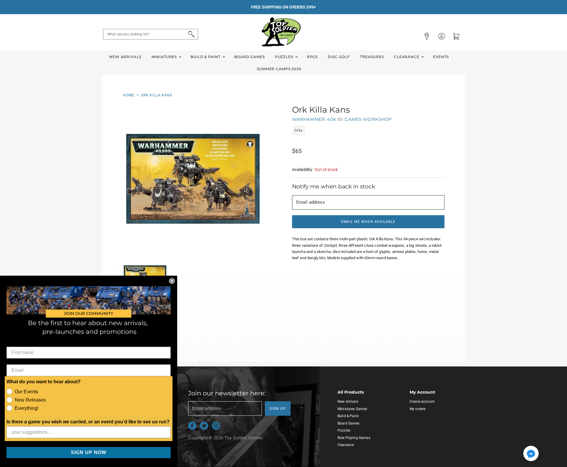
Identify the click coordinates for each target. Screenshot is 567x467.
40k (331, 119)
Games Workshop (368, 119)
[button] (531, 454)
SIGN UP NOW (88, 452)
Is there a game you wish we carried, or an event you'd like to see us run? (88, 421)
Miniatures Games (352, 409)
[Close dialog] (172, 281)
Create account (422, 401)
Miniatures (164, 57)
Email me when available (368, 222)
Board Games (249, 57)
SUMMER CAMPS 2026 (279, 69)
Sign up (278, 409)
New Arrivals (125, 57)
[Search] (190, 34)
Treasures (372, 57)
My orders (418, 409)
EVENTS (441, 57)
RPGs (312, 57)
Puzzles (284, 57)
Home (128, 95)
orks (298, 130)
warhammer (308, 119)
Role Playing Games (354, 438)
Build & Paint (206, 57)
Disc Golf (339, 57)
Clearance (407, 57)
